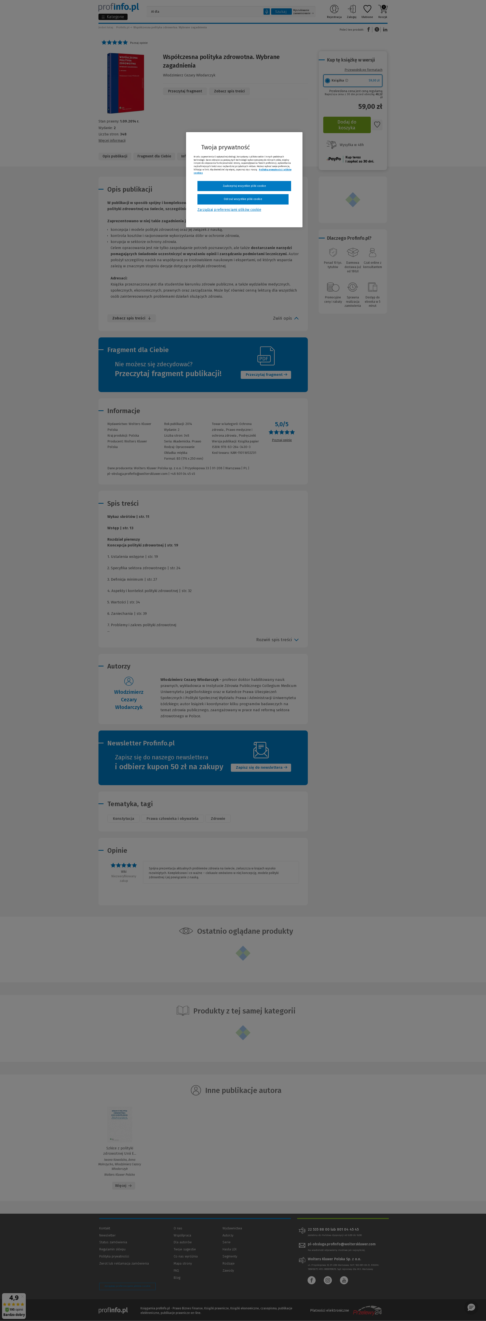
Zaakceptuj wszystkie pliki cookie (244, 186)
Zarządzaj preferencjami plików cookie (229, 210)
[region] (244, 179)
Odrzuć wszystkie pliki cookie (243, 199)
